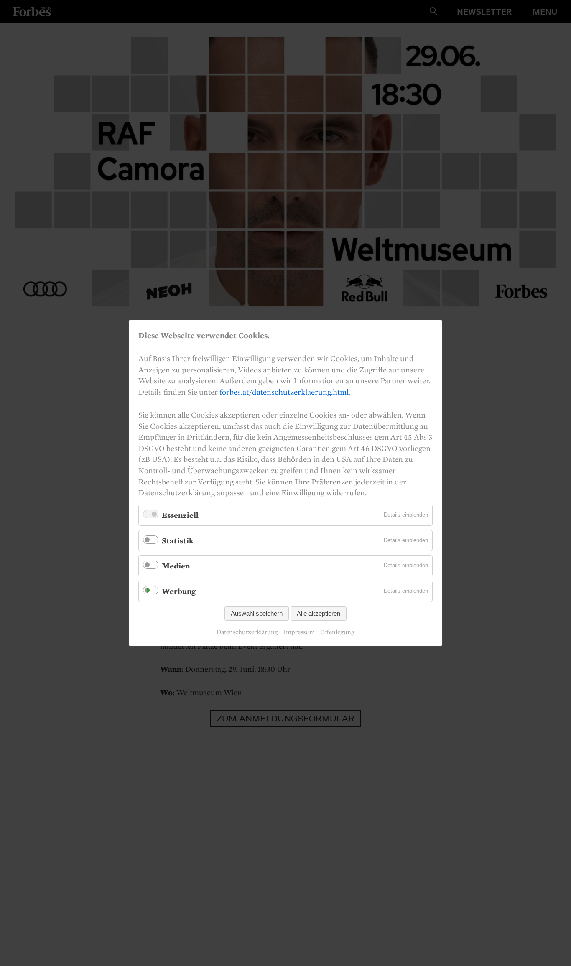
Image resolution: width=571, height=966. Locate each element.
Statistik (178, 540)
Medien (176, 566)
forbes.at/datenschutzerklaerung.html (284, 392)
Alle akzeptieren (318, 613)
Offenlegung (337, 632)
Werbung (179, 591)
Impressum (299, 632)
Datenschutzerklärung (247, 632)
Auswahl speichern (257, 613)
